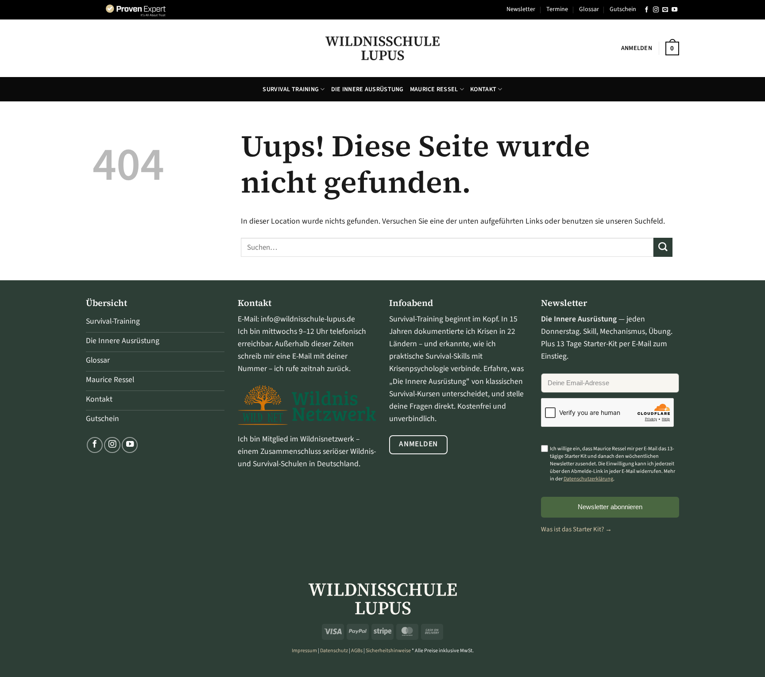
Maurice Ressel (434, 89)
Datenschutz (334, 650)
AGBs (357, 650)
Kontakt (483, 89)
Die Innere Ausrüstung (367, 89)
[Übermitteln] (662, 247)
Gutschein (623, 9)
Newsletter (520, 9)
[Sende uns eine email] (665, 10)
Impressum (304, 650)
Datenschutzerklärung (588, 479)
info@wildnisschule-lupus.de (308, 319)
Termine (557, 9)
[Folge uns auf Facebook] (646, 10)
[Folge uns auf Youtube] (674, 10)
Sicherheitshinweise (388, 650)
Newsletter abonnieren (610, 507)
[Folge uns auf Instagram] (656, 10)
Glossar (589, 9)
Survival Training (291, 89)
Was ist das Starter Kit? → (576, 529)
